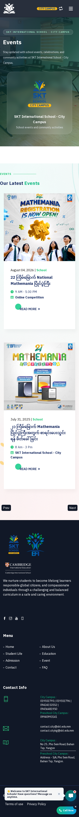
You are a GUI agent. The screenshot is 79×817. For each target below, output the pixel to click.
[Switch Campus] (61, 8)
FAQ (45, 667)
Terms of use (14, 804)
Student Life (14, 654)
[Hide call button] (75, 806)
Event (46, 660)
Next (72, 508)
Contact (11, 667)
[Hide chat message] (59, 794)
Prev (6, 508)
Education (49, 654)
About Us (48, 647)
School (41, 270)
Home (10, 647)
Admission (13, 660)
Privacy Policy (36, 804)
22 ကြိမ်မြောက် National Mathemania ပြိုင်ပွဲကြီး (32, 280)
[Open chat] (70, 795)
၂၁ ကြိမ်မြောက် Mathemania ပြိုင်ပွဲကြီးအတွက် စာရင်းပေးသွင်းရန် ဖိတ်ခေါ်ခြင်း (38, 432)
